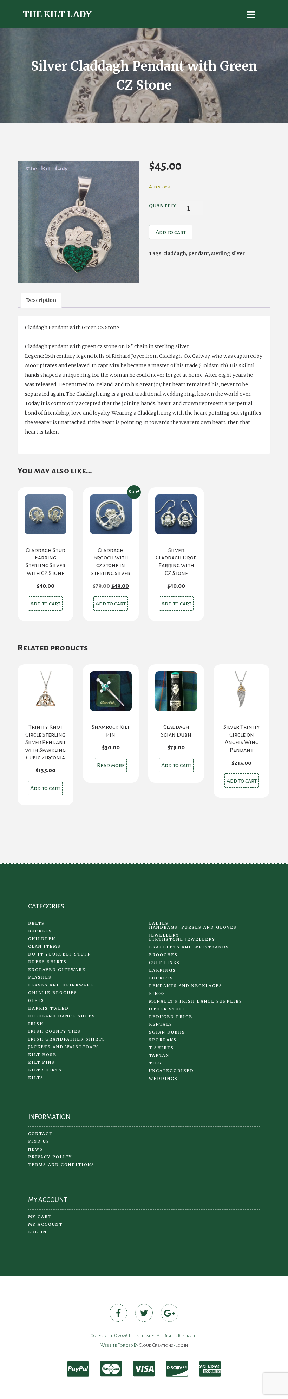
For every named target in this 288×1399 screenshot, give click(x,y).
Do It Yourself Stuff (59, 954)
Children (41, 938)
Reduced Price (170, 1016)
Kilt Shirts (45, 1070)
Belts (36, 923)
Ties (155, 1063)
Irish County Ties (54, 1031)
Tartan (159, 1055)
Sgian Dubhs (167, 1032)
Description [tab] (41, 300)
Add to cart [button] (45, 604)
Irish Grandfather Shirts (66, 1039)
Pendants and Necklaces (185, 985)
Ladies (159, 923)
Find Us (39, 1141)
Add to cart (171, 232)
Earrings (162, 970)
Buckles (40, 930)
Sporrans (163, 1039)
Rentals (160, 1024)
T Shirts (161, 1047)
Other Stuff (167, 1008)
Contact (40, 1133)
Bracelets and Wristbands (189, 947)
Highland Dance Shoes (61, 1015)
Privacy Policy (50, 1156)
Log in (37, 1232)
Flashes (40, 977)
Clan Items (44, 946)
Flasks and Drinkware (61, 985)
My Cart (40, 1216)
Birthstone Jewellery (182, 939)
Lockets (161, 978)
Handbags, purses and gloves (193, 927)
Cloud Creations (156, 1345)
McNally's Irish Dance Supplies (195, 1001)
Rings (157, 993)
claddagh (174, 253)
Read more (111, 765)
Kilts (36, 1077)
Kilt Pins (41, 1062)
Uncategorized (171, 1070)
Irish (36, 1023)
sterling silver (228, 253)
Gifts (36, 1000)
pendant (198, 253)
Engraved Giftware (57, 969)
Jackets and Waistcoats (63, 1046)
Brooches (163, 954)
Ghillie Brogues (52, 992)
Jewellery (164, 935)
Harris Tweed (48, 1008)
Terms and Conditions (61, 1164)
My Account (45, 1224)
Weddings (163, 1078)
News (35, 1149)
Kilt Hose (42, 1054)
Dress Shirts (47, 961)
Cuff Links (164, 962)
